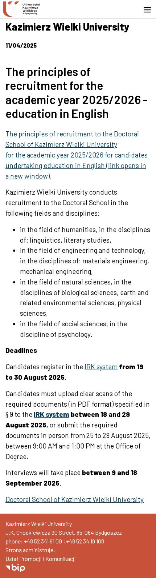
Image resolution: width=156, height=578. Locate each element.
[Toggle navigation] (149, 10)
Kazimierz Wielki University (67, 26)
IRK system (101, 366)
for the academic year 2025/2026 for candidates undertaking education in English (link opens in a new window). (76, 165)
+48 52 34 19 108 (85, 541)
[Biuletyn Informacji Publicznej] (15, 567)
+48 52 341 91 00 (43, 541)
